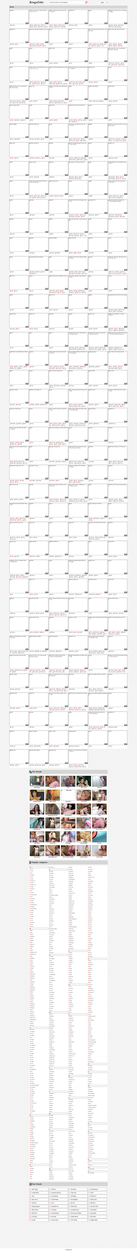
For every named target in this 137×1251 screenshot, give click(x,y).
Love (51, 1166)
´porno (90, 1165)
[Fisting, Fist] (111, 712)
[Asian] (51, 579)
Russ (111, 501)
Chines (32, 1073)
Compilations (33, 1069)
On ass (71, 990)
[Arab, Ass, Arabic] (73, 617)
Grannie (51, 996)
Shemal (85, 575)
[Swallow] (110, 522)
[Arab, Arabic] (13, 541)
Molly (20, 444)
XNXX (92, 1192)
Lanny (72, 235)
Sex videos (72, 1170)
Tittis (90, 1014)
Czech (56, 309)
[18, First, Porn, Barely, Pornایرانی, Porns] (116, 617)
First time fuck (93, 349)
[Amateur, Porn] (92, 200)
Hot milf (52, 1063)
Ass (71, 63)
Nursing (71, 976)
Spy (70, 1107)
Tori (90, 1057)
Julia (51, 1107)
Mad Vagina (35, 1189)
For (111, 463)
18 (110, 632)
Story (32, 423)
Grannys (52, 972)
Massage (52, 1176)
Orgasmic (71, 1006)
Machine (71, 936)
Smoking (71, 1161)
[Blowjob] (12, 598)
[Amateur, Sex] (72, 636)
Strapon (71, 1174)
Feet (51, 905)
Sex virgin (82, 271)
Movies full (72, 903)
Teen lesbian (91, 1020)
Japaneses (52, 1097)
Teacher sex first (121, 671)
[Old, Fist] (31, 693)
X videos (91, 1129)
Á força (115, 463)
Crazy (32, 1081)
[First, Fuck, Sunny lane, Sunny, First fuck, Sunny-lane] (58, 11)
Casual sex (84, 140)
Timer (120, 44)
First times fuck (41, 197)
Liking (51, 1161)
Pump (71, 1063)
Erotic (32, 1170)
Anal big (32, 922)
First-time (115, 64)
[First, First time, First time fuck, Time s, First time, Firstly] (98, 30)
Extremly (52, 867)
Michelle (77, 366)
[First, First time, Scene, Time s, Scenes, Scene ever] (58, 599)
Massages (71, 881)
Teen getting (91, 1051)
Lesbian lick (52, 1141)
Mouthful (71, 916)
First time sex (37, 83)
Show (90, 914)
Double (96, 385)
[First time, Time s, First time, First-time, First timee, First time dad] (117, 49)
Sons (90, 922)
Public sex (72, 1055)
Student (92, 442)
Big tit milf (33, 974)
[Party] (110, 503)
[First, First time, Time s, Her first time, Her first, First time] (38, 11)
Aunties (32, 910)
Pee (77, 25)
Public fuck (72, 1026)
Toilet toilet (91, 1000)
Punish (71, 1051)
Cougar (32, 1101)
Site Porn (53, 1189)
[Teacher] (12, 10)
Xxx (90, 1125)
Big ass (32, 946)
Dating (96, 651)
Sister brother (72, 1131)
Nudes (71, 982)
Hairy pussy (52, 1055)
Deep (32, 1160)
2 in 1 (111, 330)
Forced (51, 879)
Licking (51, 1151)
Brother (32, 518)
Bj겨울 (97, 709)
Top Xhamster (54, 1196)
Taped (90, 1010)
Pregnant (71, 1018)
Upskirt (90, 1065)
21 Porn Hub (74, 1220)
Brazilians (33, 982)
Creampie (92, 594)
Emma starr (63, 499)
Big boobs (59, 651)
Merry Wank (35, 1209)
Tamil (111, 708)
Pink (117, 368)
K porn (51, 1119)
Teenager (73, 216)
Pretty (71, 1065)
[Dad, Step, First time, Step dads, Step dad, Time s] (19, 447)
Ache (40, 45)
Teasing (90, 1002)
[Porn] (90, 10)
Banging (32, 1007)
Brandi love (79, 594)
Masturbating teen (73, 918)
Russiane (116, 501)
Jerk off (51, 1103)
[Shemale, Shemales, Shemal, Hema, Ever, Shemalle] (78, 561)
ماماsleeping (91, 1172)
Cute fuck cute (33, 1103)
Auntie (32, 916)
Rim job (64, 708)
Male (71, 932)
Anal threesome (34, 904)
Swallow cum (91, 877)
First (32, 25)
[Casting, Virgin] (72, 731)
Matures (71, 883)
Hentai (51, 1034)
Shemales (79, 575)
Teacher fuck (91, 990)
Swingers (13, 423)
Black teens (33, 988)
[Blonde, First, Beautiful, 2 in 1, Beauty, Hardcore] (117, 315)
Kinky (51, 1125)
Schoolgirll (112, 178)
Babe (32, 964)
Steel (90, 948)
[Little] (11, 295)
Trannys (90, 1028)
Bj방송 (92, 709)
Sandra (90, 928)
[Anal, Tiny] (111, 579)
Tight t (72, 292)
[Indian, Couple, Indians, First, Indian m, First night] (78, 656)
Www (90, 1119)
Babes (32, 991)
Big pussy (33, 978)
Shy (60, 423)
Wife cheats (91, 1113)
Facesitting (38, 746)
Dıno (32, 1162)
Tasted (84, 292)
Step (17, 461)
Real (52, 101)
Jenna (51, 1109)
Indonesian (97, 518)
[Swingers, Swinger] (33, 465)
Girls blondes (74, 349)
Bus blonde (13, 520)
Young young (91, 1137)
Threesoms (91, 992)
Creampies (33, 1065)
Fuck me (52, 901)
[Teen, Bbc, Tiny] (72, 238)
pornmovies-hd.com (56, 1192)
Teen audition (78, 482)
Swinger (20, 423)
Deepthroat (33, 1126)
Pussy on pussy (73, 1053)
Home (51, 1040)
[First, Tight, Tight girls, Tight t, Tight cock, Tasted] (78, 277)
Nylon (71, 956)
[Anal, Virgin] (111, 86)
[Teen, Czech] (52, 295)
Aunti (32, 926)
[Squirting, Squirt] (92, 351)
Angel (32, 886)
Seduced (90, 918)
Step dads (13, 463)
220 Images (73, 1196)
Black (91, 139)
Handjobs (52, 1020)
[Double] (31, 484)
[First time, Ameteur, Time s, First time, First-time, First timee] (117, 125)
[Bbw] (90, 48)
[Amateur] (110, 636)
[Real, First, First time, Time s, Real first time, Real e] (58, 87)
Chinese (32, 1029)
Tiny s (90, 1018)
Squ (90, 950)
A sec (32, 920)
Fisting (111, 727)
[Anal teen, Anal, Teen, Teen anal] (16, 522)
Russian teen (72, 1079)
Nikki (71, 972)
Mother (71, 869)
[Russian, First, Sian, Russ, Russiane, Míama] (117, 484)
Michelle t (71, 940)
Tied (90, 1026)
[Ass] (70, 48)
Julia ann (13, 746)
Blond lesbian (33, 1019)
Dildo (32, 1134)
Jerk (51, 1111)
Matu (71, 924)
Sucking (90, 938)
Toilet (38, 404)
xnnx (33, 1196)
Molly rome (14, 444)
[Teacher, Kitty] (92, 389)
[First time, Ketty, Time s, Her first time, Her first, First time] (117, 258)
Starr (58, 501)
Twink (90, 1030)
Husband (13, 575)
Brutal (32, 972)
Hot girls (52, 1024)
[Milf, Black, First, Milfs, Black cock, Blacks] (19, 351)
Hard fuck (52, 1057)
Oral (70, 1010)
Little (17, 158)
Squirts (90, 942)
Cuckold (32, 1047)
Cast (115, 311)
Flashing (52, 877)
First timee (122, 64)
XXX (52, 1203)
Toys (90, 1022)
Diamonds (33, 1158)
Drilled (32, 1132)
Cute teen (32, 1079)
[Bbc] (90, 598)
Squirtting (91, 901)
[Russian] (51, 162)
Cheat (32, 1097)
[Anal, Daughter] (13, 124)
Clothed (15, 652)
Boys (32, 960)
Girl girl (51, 968)
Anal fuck (33, 898)
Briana (95, 633)
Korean (51, 1117)
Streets (90, 913)
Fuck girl (52, 934)
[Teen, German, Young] (113, 598)
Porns (118, 633)
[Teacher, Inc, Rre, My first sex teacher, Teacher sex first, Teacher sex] (117, 656)
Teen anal (13, 539)
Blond (32, 1021)
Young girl (91, 1139)
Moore (71, 911)
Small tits (71, 1139)
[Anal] (50, 29)
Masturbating (72, 913)
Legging (51, 1137)
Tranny (90, 996)
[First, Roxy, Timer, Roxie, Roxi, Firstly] (116, 29)
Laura (51, 1157)
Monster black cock (119, 349)
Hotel (116, 556)
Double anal (33, 1146)
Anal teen (75, 121)
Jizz (51, 1101)
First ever (79, 709)
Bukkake (32, 976)
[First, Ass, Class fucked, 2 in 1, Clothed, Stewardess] (19, 637)
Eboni (32, 1172)
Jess (97, 690)
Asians (32, 892)
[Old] (70, 86)
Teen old (90, 1004)
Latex (51, 1145)
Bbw (91, 63)
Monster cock (119, 347)
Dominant (33, 1152)
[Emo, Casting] (52, 731)
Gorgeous (52, 1006)
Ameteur (119, 139)
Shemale (72, 575)
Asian (52, 594)
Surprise (71, 1135)
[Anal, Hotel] (111, 541)
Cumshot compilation (35, 1085)
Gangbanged (52, 980)
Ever (78, 140)
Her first (41, 26)
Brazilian (32, 997)
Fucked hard (52, 932)
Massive (71, 946)
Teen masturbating (92, 1041)
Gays (51, 976)
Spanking (71, 1125)
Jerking (51, 1099)
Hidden (32, 404)
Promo (95, 708)
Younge (90, 1147)
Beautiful (122, 328)
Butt (32, 993)
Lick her (119, 178)
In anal (51, 1083)
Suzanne (72, 709)
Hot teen (52, 1065)
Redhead (71, 1093)
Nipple (71, 960)
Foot (51, 922)
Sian (121, 499)
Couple (77, 670)
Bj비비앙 (102, 708)
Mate (71, 944)
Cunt (32, 1109)
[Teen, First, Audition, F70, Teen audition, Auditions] (78, 466)
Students (71, 1105)
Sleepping (91, 891)
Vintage (90, 1073)
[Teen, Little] (12, 143)
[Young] (90, 257)
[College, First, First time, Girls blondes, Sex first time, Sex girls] (78, 334)
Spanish (90, 907)
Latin (51, 1133)
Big (31, 956)
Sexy (122, 196)
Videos (57, 196)
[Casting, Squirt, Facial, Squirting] (36, 257)
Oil (70, 994)
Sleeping (71, 1101)
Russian (102, 101)
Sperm (90, 883)
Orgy (71, 1000)
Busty (32, 1001)
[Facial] (31, 295)
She (90, 879)
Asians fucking (34, 894)
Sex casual (77, 139)
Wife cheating (91, 1095)
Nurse (71, 952)
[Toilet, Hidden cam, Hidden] (35, 636)
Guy (51, 982)
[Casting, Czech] (52, 750)
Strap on (90, 899)
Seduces (71, 1145)
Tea (89, 1047)
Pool (71, 1043)
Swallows (91, 895)
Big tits (23, 120)
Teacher (13, 25)
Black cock (13, 368)
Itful (43, 44)
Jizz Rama (53, 1209)
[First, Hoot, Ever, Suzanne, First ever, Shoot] (78, 693)
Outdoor (71, 998)
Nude (71, 974)
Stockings (91, 881)
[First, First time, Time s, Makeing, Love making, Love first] (78, 485)
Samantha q (72, 1143)
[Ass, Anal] (31, 522)
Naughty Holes (93, 1220)
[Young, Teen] (92, 67)
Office (71, 996)
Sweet (90, 893)
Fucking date (101, 652)
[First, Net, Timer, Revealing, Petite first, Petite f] (58, 68)
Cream (32, 1057)
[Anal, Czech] (91, 313)
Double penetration (34, 1142)
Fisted (51, 938)
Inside (51, 1085)
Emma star (64, 501)
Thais (90, 1006)
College (72, 347)
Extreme (32, 1168)
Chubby (32, 1043)
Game (51, 990)
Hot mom (52, 1022)
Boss (23, 575)
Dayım (91, 575)
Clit (31, 1071)
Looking (52, 1149)
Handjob (52, 1016)
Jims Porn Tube (94, 1206)
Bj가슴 (103, 709)
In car (51, 1089)
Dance (32, 1148)
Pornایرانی (112, 633)
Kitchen (51, 1115)
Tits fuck (91, 1012)
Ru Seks (73, 1203)
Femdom (52, 873)
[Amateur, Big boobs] (53, 636)
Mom (15, 671)
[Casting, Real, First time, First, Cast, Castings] (117, 295)
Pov (70, 1038)
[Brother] (31, 503)
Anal (52, 44)
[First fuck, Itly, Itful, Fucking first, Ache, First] (38, 29)
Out (70, 1008)
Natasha (52, 709)
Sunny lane (62, 25)
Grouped (52, 994)
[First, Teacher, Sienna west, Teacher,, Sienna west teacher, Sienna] (78, 410)
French (51, 875)
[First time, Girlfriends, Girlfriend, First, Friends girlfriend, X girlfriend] (117, 201)
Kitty (97, 404)
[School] (31, 351)
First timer (80, 159)
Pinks (115, 366)
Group (51, 988)
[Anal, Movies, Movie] (34, 617)
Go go (51, 984)
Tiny (80, 252)
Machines (71, 948)
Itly (38, 44)
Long (51, 1143)
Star (90, 936)
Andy (32, 914)
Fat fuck (51, 883)
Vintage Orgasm (36, 1206)
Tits (90, 994)
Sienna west (83, 423)
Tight (76, 290)
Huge (51, 1045)
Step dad (20, 463)
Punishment (72, 1041)
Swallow (112, 537)
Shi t (25, 520)
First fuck (58, 26)
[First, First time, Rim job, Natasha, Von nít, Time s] (58, 694)
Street (90, 911)
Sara (70, 1155)
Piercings (71, 1073)
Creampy (32, 1049)
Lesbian (13, 404)
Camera (32, 1095)
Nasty (71, 968)
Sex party (91, 887)
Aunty (32, 878)
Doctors (32, 1138)
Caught (32, 1053)
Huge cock (52, 1041)
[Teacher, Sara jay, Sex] (34, 143)
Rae (70, 1095)
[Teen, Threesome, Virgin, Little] (55, 370)
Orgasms (71, 1004)
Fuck (56, 25)
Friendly (13, 577)
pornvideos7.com (75, 1209)
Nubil (81, 404)
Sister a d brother (73, 1165)
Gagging (52, 1002)
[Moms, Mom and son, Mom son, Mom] (18, 655)
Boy (91, 177)
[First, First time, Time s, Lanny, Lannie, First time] (78, 220)
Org (70, 1012)
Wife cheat (91, 1097)
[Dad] (30, 105)
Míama (122, 501)
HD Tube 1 (93, 1203)
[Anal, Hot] (71, 522)
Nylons (71, 954)
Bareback (32, 1005)
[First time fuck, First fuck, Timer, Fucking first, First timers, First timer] (78, 447)
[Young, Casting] (13, 674)
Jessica (101, 690)
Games (51, 1008)
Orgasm (33, 252)
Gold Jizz (34, 1203)
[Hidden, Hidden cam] (53, 541)
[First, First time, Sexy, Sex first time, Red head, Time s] (117, 182)
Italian (51, 1073)
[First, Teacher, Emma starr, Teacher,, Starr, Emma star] (58, 485)
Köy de (51, 1123)
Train (90, 982)
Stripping (91, 944)
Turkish (90, 968)
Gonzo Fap (73, 1192)
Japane (51, 1105)
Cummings (33, 1111)
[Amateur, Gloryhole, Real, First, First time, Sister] (117, 391)
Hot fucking (52, 1049)
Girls (51, 1004)
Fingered (52, 940)
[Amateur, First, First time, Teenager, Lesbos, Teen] (78, 201)
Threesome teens (92, 1016)
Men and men (72, 930)
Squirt (38, 271)
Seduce (71, 1149)
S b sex (90, 924)
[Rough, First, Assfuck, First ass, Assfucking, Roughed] (117, 11)
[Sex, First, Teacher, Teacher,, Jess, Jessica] (97, 674)
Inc (116, 670)
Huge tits (52, 1047)
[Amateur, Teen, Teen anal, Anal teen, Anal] (97, 522)
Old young (78, 178)
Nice (71, 964)
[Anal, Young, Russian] (93, 86)
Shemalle (82, 577)
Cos (31, 1113)
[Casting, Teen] (13, 313)
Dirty (32, 1130)
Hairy (51, 1014)
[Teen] (11, 48)
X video (90, 1127)
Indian (72, 670)
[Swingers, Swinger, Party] (15, 408)
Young (91, 82)
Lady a (51, 1155)
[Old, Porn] (12, 276)
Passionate (72, 1069)
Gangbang (52, 958)
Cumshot (53, 368)
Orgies (71, 1002)
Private (71, 1059)
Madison (71, 907)
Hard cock (52, 1059)
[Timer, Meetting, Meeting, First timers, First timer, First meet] (78, 144)
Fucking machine (53, 928)
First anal (97, 727)
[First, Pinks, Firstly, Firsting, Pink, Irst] (116, 351)
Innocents (52, 1087)
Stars (90, 934)
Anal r (32, 912)
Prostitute (71, 1036)
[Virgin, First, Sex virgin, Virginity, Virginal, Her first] (78, 258)
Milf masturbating (73, 926)
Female (51, 924)
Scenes (57, 614)
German (52, 328)
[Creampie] (71, 598)
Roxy (115, 44)
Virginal (79, 273)
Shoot (84, 709)
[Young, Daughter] (53, 238)
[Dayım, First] (92, 560)
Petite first (60, 83)
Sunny (52, 26)
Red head (121, 197)
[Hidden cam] (111, 408)
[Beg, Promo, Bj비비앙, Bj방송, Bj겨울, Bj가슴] (98, 694)
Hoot (76, 708)
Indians (83, 670)
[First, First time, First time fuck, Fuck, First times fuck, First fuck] (38, 182)
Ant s (32, 924)
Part (70, 1057)
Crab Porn (34, 1216)
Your (90, 1157)
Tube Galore (74, 1206)
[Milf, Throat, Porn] (14, 484)
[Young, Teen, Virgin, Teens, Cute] (16, 465)
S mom (71, 1121)
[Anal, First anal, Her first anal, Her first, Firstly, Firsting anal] (98, 713)
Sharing (90, 956)
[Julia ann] (12, 731)
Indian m (77, 671)
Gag (51, 1010)
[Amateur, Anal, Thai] (33, 598)
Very (90, 1083)
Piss (70, 1024)
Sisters (71, 1172)
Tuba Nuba (93, 1216)
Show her (71, 1151)
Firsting (112, 368)
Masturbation (72, 879)
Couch (32, 1089)
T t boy (90, 1038)
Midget (71, 885)
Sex (17, 44)
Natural (71, 962)
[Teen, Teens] (52, 48)
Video (52, 196)
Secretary (71, 1109)
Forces (51, 914)
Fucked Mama (54, 1199)
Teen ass (90, 984)
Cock (32, 1063)
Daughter (18, 139)
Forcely (51, 930)
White (90, 1111)
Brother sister (33, 954)
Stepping (71, 1178)
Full (51, 916)
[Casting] (31, 200)
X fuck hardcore (58, 671)
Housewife (52, 1032)
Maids (71, 920)
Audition (81, 480)
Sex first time (113, 197)
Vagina (90, 1081)
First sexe (73, 140)
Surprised (91, 932)
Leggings (52, 1153)
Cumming (33, 1093)
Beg (91, 708)
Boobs (32, 999)
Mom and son (19, 670)
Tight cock (78, 292)
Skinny (72, 178)
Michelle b (83, 366)
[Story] (31, 408)
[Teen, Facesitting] (33, 731)
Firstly (121, 45)
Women (90, 1115)
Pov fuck (71, 1067)
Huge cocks (52, 1061)
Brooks (32, 1013)
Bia (31, 948)
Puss (71, 1040)
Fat (51, 889)
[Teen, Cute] (32, 579)
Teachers (90, 1049)
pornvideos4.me (94, 1189)
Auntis (32, 900)
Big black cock (33, 952)
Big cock (32, 944)
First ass (112, 26)
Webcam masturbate (93, 1105)
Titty (90, 1024)
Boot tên (32, 1025)
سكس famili (91, 1168)
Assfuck (121, 25)
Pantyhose (72, 1032)
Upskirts (90, 1067)
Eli (31, 1176)
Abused (32, 902)
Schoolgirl (112, 177)
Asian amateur (33, 908)
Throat (17, 499)
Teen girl (90, 1045)
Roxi (116, 45)
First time (38, 25)
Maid (91, 520)
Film (32, 442)
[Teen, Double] (92, 370)
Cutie (32, 1059)
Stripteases (72, 1117)
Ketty (118, 271)
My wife (71, 887)
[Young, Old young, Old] (34, 750)
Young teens (91, 1149)
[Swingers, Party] (13, 693)
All (31, 890)
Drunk (32, 1128)
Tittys (90, 1008)
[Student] (91, 427)
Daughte (32, 1154)
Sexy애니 (91, 905)
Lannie (77, 235)
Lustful (33, 1220)
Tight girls (82, 290)
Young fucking (92, 1153)
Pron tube (53, 1216)
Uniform (90, 1069)
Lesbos (78, 216)
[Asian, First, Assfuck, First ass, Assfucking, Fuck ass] (78, 751)
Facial (43, 271)
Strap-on (90, 920)
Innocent (52, 1081)
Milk (71, 899)
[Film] (30, 427)
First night (83, 671)
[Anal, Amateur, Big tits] (15, 105)
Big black (32, 1003)
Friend (51, 946)
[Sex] (90, 731)
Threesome (57, 385)
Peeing (72, 25)
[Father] (70, 313)
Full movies (52, 899)
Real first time (59, 102)
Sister (122, 406)
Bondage (32, 958)
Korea (51, 1121)
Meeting (84, 158)
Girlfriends (119, 214)
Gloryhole (118, 404)
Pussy (71, 1022)
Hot (76, 537)
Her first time (34, 26)
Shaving (90, 909)
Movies (37, 632)
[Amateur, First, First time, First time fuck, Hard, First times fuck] (98, 334)
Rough (111, 25)
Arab (12, 556)
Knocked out (73, 368)
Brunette (32, 1011)
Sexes (90, 930)
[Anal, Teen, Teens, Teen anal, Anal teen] (77, 105)
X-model (76, 83)
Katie (51, 1127)
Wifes (90, 1099)
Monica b (71, 938)
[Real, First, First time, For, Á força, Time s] (117, 446)
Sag (90, 940)
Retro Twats (35, 1199)
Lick (123, 177)
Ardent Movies (74, 1216)
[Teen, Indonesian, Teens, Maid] (95, 503)
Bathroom (33, 989)
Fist (36, 708)
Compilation (33, 1045)
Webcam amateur (92, 1107)
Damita (59, 689)
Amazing (32, 906)
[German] (51, 313)
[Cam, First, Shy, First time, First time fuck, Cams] (58, 410)
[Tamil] (110, 693)
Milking (71, 877)
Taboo (111, 233)
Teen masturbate (92, 1040)
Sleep (71, 1113)
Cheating (32, 1083)
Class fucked (22, 651)
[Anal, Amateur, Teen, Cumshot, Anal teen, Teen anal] (58, 353)
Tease (90, 1034)
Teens (56, 63)
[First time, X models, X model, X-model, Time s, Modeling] (78, 68)
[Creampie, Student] (93, 579)
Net (56, 82)
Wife (56, 120)
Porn (91, 25)
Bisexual (97, 423)
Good (51, 1000)
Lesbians (19, 404)
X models (79, 82)
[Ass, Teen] (31, 86)
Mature (13, 765)
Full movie (52, 885)
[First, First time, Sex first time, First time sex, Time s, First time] (38, 68)
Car (31, 1037)
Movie (42, 632)
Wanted (100, 633)
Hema (72, 577)
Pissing (71, 1034)
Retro (71, 1087)
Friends (51, 948)
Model (71, 922)
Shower (71, 1129)
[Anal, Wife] (51, 105)
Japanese (52, 1093)
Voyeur (90, 1075)
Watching (91, 1091)
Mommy (71, 871)
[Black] (90, 124)
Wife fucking (91, 1093)
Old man (71, 988)
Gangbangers (52, 974)
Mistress (52, 1178)
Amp (32, 918)
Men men (71, 928)
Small (90, 867)
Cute (43, 139)
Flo (51, 944)
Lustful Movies (35, 1192)
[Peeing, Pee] (71, 10)
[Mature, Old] (12, 750)
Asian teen (33, 880)
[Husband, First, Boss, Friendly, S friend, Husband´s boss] (19, 561)
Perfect (71, 1049)
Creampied (33, 1087)
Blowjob (13, 613)
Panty (71, 1045)
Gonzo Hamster (55, 1213)
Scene (63, 613)
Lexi (51, 1159)
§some (90, 1161)
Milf (91, 196)
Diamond (32, 1156)
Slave (71, 1103)
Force (51, 891)
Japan (51, 1095)
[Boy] (90, 162)
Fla (51, 950)
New (71, 978)
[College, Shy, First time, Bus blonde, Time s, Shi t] (19, 504)
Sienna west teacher (81, 425)
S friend (19, 577)
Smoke (90, 926)
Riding (71, 1089)
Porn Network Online (76, 1213)
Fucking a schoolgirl (54, 895)
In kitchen (52, 1079)
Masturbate (72, 905)
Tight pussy (91, 998)
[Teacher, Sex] (111, 143)
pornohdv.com (54, 1206)
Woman (90, 1121)
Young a (90, 1143)
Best (32, 970)
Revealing (53, 83)
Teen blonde (91, 1043)
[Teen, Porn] (32, 313)
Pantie (71, 1071)
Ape (32, 896)
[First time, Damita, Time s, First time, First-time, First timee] (58, 675)
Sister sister (72, 1147)
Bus (31, 932)
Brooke (32, 1023)
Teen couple (91, 1061)
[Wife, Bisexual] (92, 408)
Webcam (90, 1089)
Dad (32, 120)
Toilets (90, 1053)
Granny (51, 956)
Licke (125, 178)
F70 (71, 482)
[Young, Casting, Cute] (34, 124)
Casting (38, 139)
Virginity (73, 273)
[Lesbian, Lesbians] (14, 389)
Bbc (76, 252)
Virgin (12, 44)
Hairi (51, 1051)
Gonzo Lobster (54, 1220)
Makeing (72, 501)
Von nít (58, 709)
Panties (71, 1030)
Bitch (32, 950)
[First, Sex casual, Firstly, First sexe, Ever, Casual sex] (78, 125)
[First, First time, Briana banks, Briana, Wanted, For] (98, 618)
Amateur (18, 120)
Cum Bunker (93, 1209)
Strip (90, 897)
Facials (51, 918)
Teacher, (72, 425)
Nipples (71, 958)
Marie (71, 934)
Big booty (33, 1015)
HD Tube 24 (93, 1196)
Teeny (90, 976)
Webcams (91, 1101)
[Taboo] (110, 219)
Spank (90, 889)
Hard (100, 349)
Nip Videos (73, 1189)
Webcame (91, 1109)
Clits (32, 1055)
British (32, 986)
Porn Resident (74, 1199)
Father (72, 328)
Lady (51, 1163)
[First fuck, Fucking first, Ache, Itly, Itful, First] (58, 427)
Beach (32, 938)
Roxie (111, 45)
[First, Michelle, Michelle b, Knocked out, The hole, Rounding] (78, 353)
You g (90, 1155)
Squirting (33, 273)
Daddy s (32, 1124)
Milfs (26, 366)
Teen (12, 63)
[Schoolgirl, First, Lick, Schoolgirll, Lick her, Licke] (117, 163)
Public (71, 1016)
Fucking (51, 920)
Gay (51, 960)
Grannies (52, 978)
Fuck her (52, 911)
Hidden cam (44, 404)
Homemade (52, 1026)
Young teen (91, 1135)
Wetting (90, 1117)
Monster (112, 347)
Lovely (51, 1147)
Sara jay (39, 158)
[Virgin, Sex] (12, 29)
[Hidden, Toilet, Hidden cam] (35, 389)
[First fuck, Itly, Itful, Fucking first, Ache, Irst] (58, 276)
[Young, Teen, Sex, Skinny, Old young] (76, 162)
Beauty (116, 330)
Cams (64, 425)
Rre (120, 670)
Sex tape (71, 1168)
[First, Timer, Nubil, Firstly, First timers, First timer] (78, 391)
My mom (71, 873)
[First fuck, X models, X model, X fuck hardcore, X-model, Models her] (58, 656)
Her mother (52, 1036)
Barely (123, 632)
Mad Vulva (34, 1213)
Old (71, 101)
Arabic (17, 556)
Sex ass (90, 946)
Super (90, 875)
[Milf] (90, 181)
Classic (32, 1033)
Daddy (32, 1118)
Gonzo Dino (93, 1213)
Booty (32, 962)
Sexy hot (91, 869)
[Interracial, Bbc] (32, 541)
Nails (71, 970)
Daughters (33, 1140)
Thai (43, 613)
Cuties (32, 1075)
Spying (90, 903)
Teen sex (90, 970)
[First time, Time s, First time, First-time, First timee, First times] (19, 87)
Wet (90, 1103)
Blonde (111, 328)
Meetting (78, 158)
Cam (52, 423)
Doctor (32, 1116)
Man (71, 914)
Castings (120, 311)
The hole (81, 368)
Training (90, 1036)
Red (70, 1085)
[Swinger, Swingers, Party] (54, 446)
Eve (31, 1178)
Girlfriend (112, 216)
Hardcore (123, 330)
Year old (90, 1151)
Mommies (72, 875)
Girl (51, 966)
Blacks (20, 368)
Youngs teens (91, 1141)
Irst (64, 292)
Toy (90, 1055)
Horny (51, 1030)
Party (25, 423)
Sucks (90, 916)
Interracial (33, 556)
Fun (51, 942)
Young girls (91, 1145)
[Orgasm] (31, 238)
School (32, 366)
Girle (51, 986)
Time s (43, 25)
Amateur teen (33, 884)
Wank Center (93, 1199)
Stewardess (22, 652)
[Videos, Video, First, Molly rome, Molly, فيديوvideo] (19, 428)
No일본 (71, 980)
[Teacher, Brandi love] (73, 579)
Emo (52, 746)
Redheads (71, 1091)
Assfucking (118, 26)
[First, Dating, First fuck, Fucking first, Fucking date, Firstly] (98, 637)
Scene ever (64, 614)
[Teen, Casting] (32, 162)
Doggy (32, 1136)
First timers (73, 159)
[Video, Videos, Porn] (53, 181)
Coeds (32, 1107)
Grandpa (52, 970)
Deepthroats (33, 1144)
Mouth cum (72, 901)
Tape (90, 1032)
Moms (12, 670)
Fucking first (34, 45)
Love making (80, 501)
